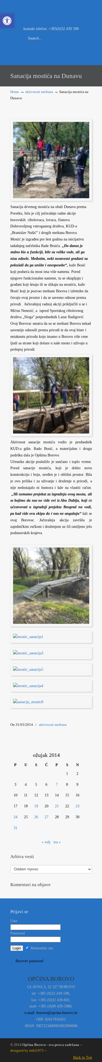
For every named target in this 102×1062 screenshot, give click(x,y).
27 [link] (46, 817)
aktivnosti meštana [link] (39, 92)
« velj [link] (46, 842)
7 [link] (57, 785)
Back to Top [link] (82, 1057)
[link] (7, 21)
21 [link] (57, 806)
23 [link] (77, 806)
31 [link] (15, 828)
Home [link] (14, 92)
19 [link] (36, 806)
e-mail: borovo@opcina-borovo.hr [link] (51, 1013)
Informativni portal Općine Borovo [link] (51, 12)
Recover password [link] (29, 961)
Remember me (41, 948)
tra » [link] (57, 842)
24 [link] (15, 817)
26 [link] (36, 817)
